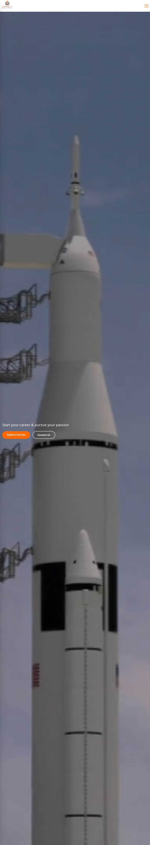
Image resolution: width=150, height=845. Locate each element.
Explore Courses (16, 434)
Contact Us (44, 435)
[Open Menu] (146, 5)
